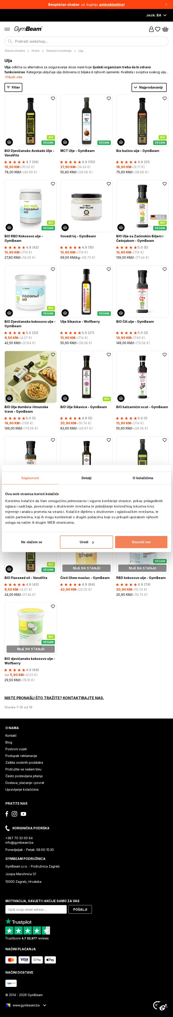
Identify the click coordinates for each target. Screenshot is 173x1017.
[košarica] (165, 29)
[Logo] (28, 29)
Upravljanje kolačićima (22, 789)
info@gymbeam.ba (19, 842)
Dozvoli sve (141, 542)
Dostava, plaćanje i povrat (24, 783)
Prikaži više (13, 77)
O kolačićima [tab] (143, 478)
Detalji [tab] (87, 478)
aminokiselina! (112, 4)
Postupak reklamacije (21, 756)
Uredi (84, 542)
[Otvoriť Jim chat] (163, 1007)
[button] (86, 4)
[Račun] (151, 29)
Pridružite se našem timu (23, 769)
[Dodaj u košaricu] (9, 142)
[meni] (7, 29)
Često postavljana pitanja (24, 776)
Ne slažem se (31, 542)
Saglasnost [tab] (30, 478)
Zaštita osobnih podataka (24, 762)
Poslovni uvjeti (16, 749)
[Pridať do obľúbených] (53, 98)
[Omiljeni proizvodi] (157, 29)
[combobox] (86, 41)
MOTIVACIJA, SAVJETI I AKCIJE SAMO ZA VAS (42, 901)
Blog (8, 742)
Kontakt (10, 735)
